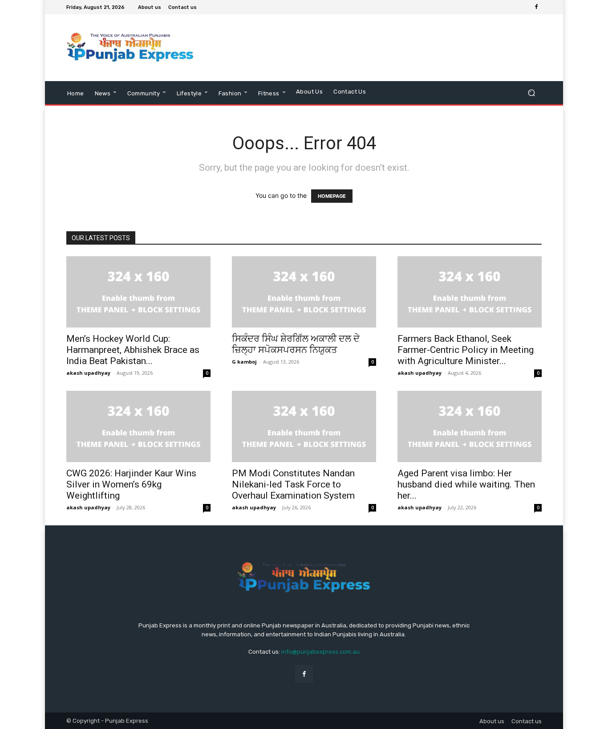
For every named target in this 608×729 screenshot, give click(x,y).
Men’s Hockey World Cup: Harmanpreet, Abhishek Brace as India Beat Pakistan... (132, 349)
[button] (531, 92)
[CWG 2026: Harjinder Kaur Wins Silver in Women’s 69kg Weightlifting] (138, 426)
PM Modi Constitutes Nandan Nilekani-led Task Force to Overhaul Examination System (293, 484)
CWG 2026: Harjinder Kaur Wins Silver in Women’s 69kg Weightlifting (131, 484)
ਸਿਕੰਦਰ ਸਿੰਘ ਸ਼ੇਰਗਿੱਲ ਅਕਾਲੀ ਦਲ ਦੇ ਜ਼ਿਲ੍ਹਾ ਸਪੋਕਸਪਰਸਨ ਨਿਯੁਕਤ (296, 344)
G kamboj (244, 361)
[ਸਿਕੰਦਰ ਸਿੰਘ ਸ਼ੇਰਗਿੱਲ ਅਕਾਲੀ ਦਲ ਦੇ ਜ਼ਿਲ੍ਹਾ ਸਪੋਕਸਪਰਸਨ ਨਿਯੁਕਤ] (304, 292)
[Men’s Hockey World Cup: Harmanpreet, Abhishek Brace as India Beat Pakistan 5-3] (138, 292)
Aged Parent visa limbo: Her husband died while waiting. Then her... (466, 484)
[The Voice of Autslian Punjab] (130, 47)
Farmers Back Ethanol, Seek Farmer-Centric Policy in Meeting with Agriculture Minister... (465, 349)
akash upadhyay (88, 372)
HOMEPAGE (332, 196)
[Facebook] (536, 7)
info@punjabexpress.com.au (320, 651)
